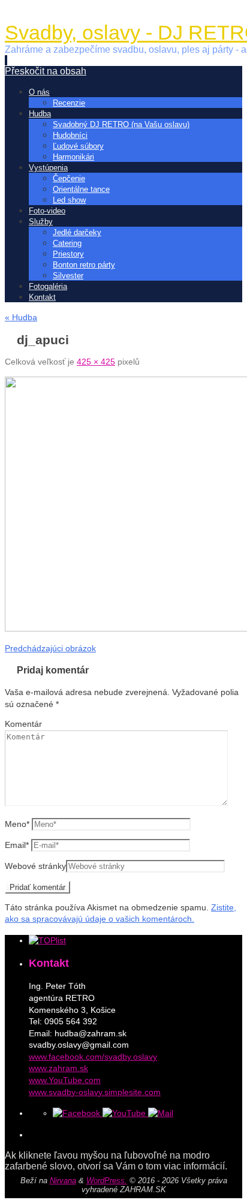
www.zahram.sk (58, 1068)
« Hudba (21, 317)
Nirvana (63, 1180)
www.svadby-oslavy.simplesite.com (95, 1092)
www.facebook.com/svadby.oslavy (93, 1056)
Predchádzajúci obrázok (50, 648)
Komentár (23, 724)
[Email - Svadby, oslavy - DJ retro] (160, 1113)
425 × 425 (96, 361)
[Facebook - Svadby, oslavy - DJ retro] (78, 1113)
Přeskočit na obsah (45, 71)
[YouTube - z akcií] (125, 1113)
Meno (17, 824)
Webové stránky (35, 866)
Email (17, 845)
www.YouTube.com (65, 1080)
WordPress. (106, 1180)
